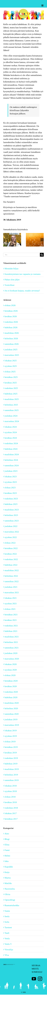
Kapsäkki (9, 866)
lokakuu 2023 (11, 476)
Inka (7, 861)
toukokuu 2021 (11, 625)
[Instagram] (40, 979)
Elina (7, 844)
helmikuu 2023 (11, 515)
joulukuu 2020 (11, 653)
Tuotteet (8, 927)
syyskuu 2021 (11, 603)
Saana (7, 911)
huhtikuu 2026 (11, 327)
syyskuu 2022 (11, 537)
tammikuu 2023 (12, 520)
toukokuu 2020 (11, 692)
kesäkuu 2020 (11, 686)
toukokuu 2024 (11, 443)
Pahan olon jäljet (12, 279)
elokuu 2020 (10, 675)
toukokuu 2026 (11, 322)
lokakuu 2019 (11, 730)
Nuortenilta (10, 889)
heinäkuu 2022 (11, 548)
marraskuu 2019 (12, 725)
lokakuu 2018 (11, 786)
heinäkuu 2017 (11, 819)
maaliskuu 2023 (12, 509)
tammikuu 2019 (12, 780)
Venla (7, 938)
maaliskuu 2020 (12, 703)
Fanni (7, 850)
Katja (7, 872)
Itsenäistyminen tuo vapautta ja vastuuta (22, 274)
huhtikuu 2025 (11, 393)
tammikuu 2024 (12, 465)
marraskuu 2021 (12, 592)
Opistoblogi (10, 900)
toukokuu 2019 (11, 758)
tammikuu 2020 (12, 714)
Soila (7, 922)
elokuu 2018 (10, 797)
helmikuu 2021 (11, 642)
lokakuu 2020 (11, 664)
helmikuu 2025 (11, 405)
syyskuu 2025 (11, 366)
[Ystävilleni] (35, 234)
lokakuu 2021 (11, 598)
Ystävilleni (9, 285)
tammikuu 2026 (12, 344)
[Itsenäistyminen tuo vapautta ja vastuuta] (12, 234)
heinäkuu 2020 (11, 681)
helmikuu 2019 (11, 774)
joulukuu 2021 (11, 587)
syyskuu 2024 (11, 432)
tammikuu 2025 (12, 410)
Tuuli (7, 933)
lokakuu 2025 (11, 360)
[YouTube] (34, 979)
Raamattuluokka (12, 905)
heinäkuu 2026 (11, 311)
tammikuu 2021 (12, 647)
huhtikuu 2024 (11, 449)
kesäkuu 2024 (11, 438)
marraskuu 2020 (12, 659)
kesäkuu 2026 (11, 316)
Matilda (8, 883)
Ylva (7, 955)
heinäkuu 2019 (11, 747)
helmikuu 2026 (11, 338)
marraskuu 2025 (12, 355)
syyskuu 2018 (11, 791)
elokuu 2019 (10, 741)
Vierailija (9, 949)
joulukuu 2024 (11, 416)
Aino (7, 833)
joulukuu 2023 (11, 471)
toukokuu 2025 (11, 388)
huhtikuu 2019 (11, 763)
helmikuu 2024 (11, 460)
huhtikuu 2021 (11, 631)
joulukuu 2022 (11, 526)
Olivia (7, 894)
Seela (7, 916)
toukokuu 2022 (11, 559)
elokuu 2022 (10, 543)
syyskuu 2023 (11, 482)
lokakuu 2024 (11, 427)
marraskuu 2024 (12, 421)
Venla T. (8, 944)
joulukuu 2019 (11, 719)
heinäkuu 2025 (11, 377)
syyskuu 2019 (11, 736)
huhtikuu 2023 (11, 504)
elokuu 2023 (10, 487)
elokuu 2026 (10, 305)
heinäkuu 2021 (11, 614)
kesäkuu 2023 (11, 493)
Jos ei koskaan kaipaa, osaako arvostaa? (22, 290)
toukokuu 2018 (11, 808)
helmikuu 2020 (11, 708)
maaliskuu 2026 (12, 333)
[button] (5, 239)
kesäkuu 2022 (11, 554)
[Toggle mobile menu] (42, 5)
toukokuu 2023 (11, 498)
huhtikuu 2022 (11, 565)
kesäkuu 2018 (11, 802)
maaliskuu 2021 (12, 636)
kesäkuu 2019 (11, 752)
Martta (8, 878)
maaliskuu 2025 (12, 399)
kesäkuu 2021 (11, 620)
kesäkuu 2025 (11, 382)
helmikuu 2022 (11, 576)
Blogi (7, 839)
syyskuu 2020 (11, 670)
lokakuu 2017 (11, 813)
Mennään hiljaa (11, 268)
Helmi (7, 855)
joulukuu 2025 (11, 349)
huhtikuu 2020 (11, 697)
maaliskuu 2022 (12, 570)
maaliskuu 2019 (12, 769)
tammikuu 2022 (12, 581)
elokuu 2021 (10, 609)
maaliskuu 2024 (12, 454)
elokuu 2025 (10, 371)
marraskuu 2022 (12, 532)
